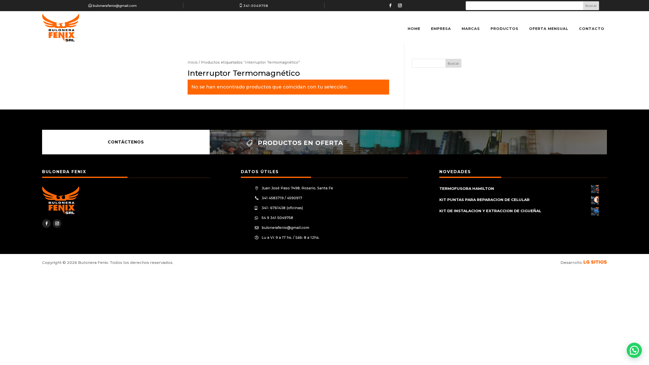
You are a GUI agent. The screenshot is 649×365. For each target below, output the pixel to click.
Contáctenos (126, 142)
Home (414, 28)
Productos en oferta (300, 143)
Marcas (471, 28)
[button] (634, 350)
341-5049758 (255, 6)
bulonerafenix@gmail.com (115, 6)
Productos (504, 28)
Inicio (193, 62)
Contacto (591, 28)
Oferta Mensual (548, 28)
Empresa (441, 28)
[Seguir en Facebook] (390, 5)
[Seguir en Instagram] (400, 5)
